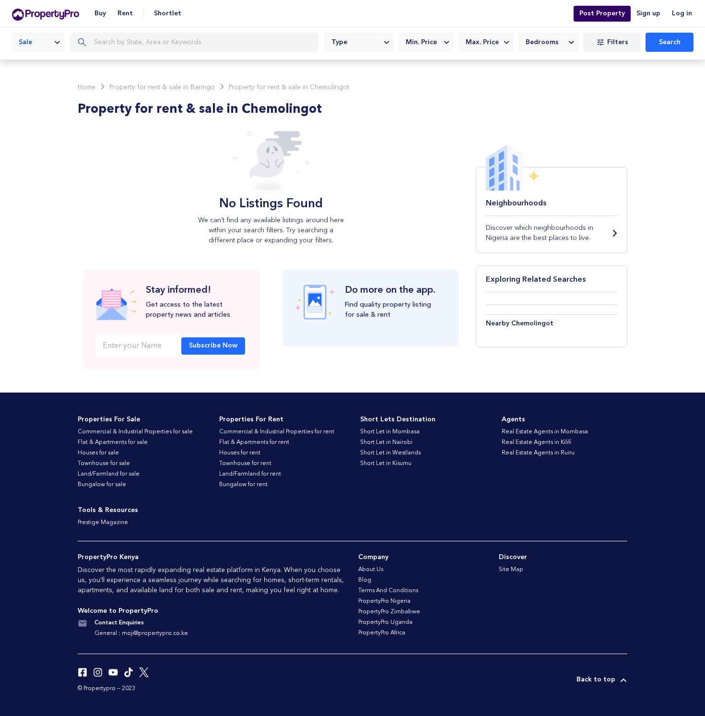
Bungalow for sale (102, 485)
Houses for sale (98, 453)
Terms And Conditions (388, 591)
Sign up (648, 13)
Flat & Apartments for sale (113, 442)
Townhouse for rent (245, 463)
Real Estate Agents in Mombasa (545, 432)
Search (670, 42)
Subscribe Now (213, 345)
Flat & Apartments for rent (254, 442)
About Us (370, 570)
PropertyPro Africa (381, 633)
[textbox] (359, 42)
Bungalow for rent (243, 485)
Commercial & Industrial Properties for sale (135, 432)
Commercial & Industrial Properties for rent (276, 432)
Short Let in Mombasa (390, 432)
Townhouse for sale (104, 463)
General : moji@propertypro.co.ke (141, 633)
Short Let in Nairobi (386, 442)
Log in (682, 13)
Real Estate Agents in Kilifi (536, 442)
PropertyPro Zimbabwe (389, 612)
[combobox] (38, 42)
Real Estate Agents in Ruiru (538, 453)
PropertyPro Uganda (385, 622)
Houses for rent (239, 453)
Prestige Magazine (103, 522)
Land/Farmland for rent (250, 474)
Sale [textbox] (25, 42)
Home (86, 87)
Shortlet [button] (167, 13)
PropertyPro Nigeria (384, 601)
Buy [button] (100, 13)
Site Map (511, 570)
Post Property (602, 13)
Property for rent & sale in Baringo (162, 87)
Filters (617, 42)
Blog (364, 580)
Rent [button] (125, 13)
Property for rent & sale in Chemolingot (289, 87)
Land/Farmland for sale (109, 474)
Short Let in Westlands (390, 453)
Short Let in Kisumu (385, 463)
